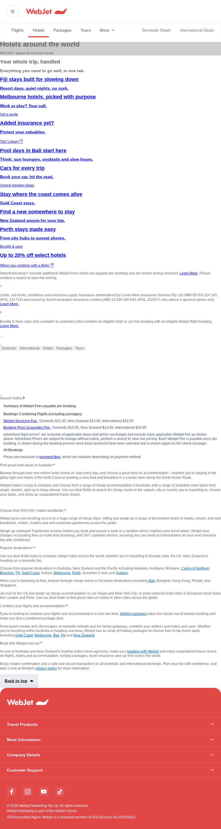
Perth (76, 573)
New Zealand (83, 635)
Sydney (121, 573)
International (29, 348)
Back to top (16, 680)
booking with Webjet (143, 651)
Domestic (9, 348)
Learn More (189, 273)
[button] (12, 11)
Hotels (38, 30)
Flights (18, 30)
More (104, 30)
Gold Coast (30, 573)
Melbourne (62, 573)
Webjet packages (133, 614)
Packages (62, 30)
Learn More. (9, 304)
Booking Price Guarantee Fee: (27, 428)
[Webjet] (46, 11)
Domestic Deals (156, 30)
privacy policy (46, 668)
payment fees (49, 457)
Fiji (18, 573)
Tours (86, 30)
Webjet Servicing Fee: (20, 421)
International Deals (197, 30)
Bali (152, 581)
